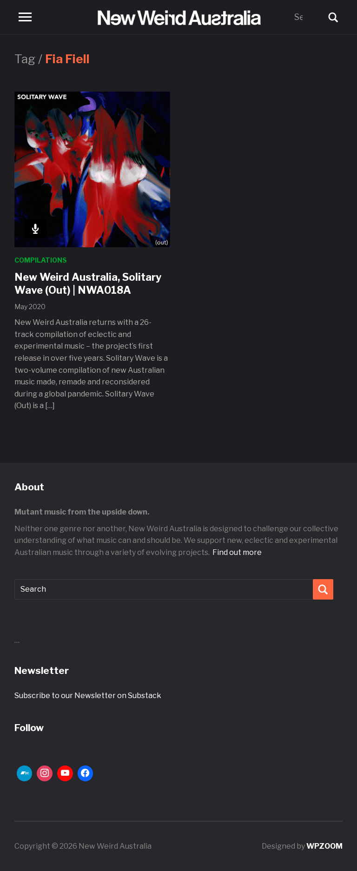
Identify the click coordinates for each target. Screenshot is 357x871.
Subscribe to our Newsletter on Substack (87, 695)
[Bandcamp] (24, 773)
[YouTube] (65, 773)
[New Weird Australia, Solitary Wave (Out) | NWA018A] (92, 169)
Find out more (237, 552)
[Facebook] (85, 773)
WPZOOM (324, 846)
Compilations (40, 260)
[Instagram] (44, 773)
